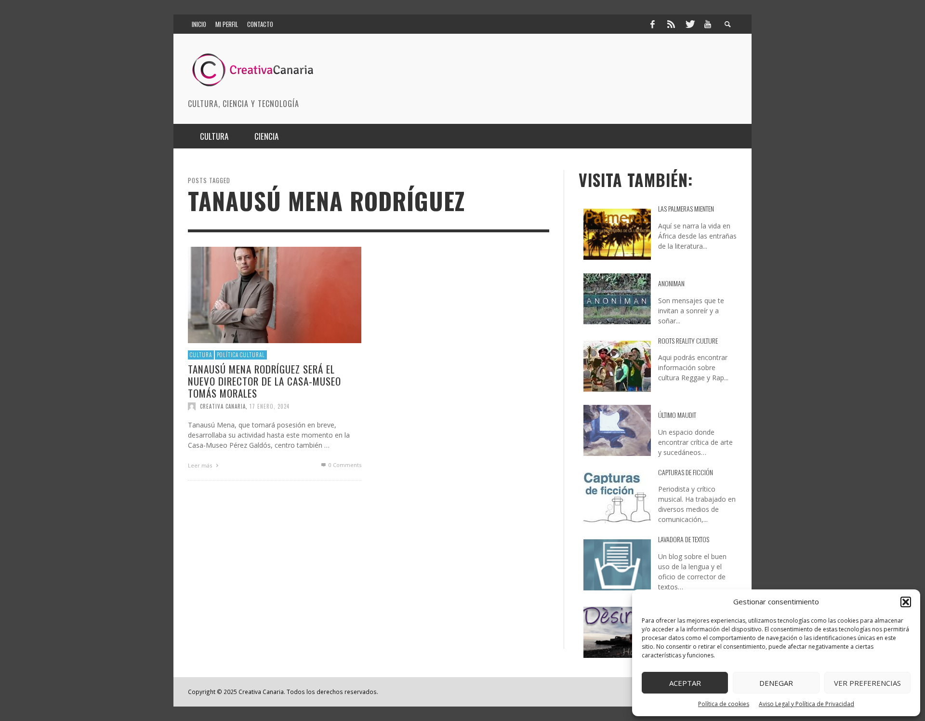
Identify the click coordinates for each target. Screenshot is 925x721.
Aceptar (685, 683)
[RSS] (671, 24)
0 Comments (344, 464)
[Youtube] (708, 24)
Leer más (200, 465)
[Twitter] (689, 24)
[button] (906, 602)
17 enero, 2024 (270, 406)
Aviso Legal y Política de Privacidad (806, 704)
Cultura (201, 355)
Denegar (776, 683)
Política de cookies (723, 704)
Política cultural (241, 355)
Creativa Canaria (223, 406)
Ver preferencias (867, 683)
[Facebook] (652, 24)
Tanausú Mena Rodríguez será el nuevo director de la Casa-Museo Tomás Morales (264, 380)
